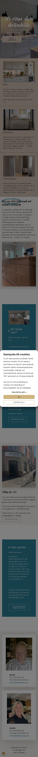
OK (19, 397)
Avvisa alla (19, 402)
